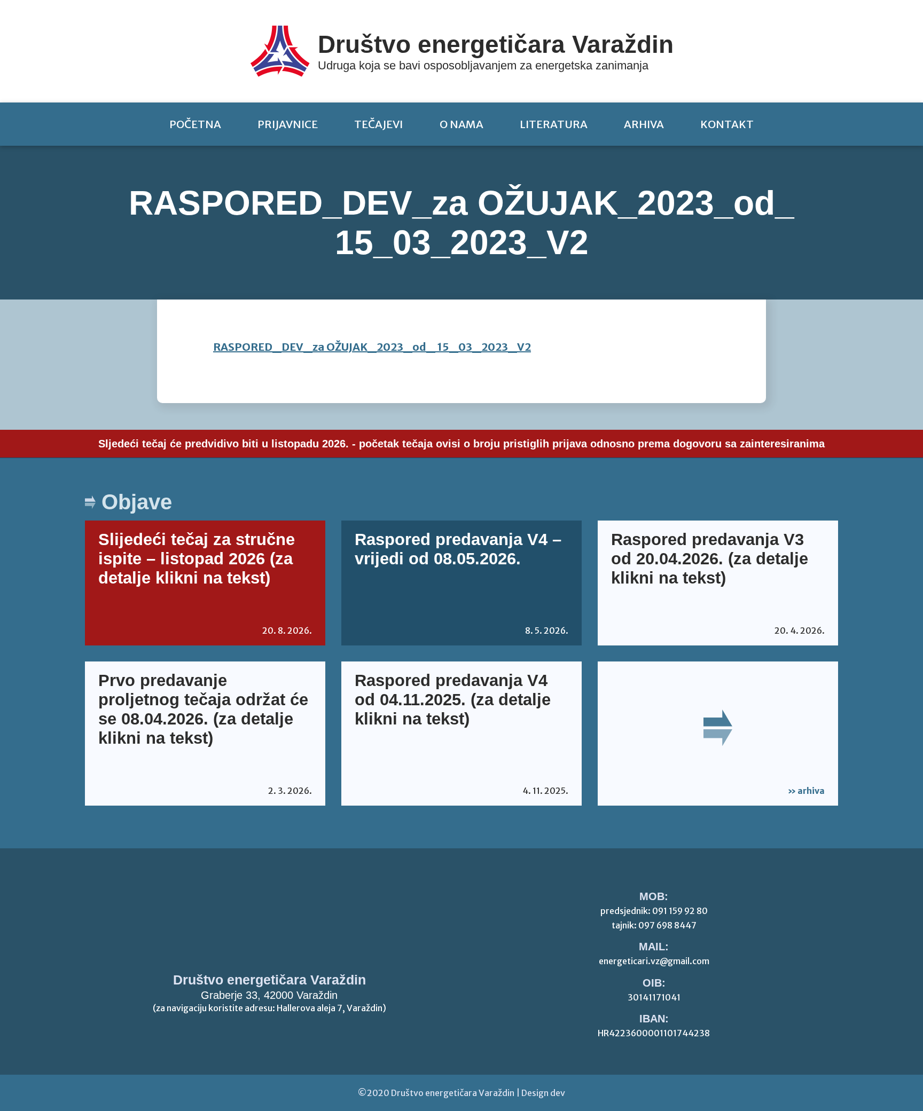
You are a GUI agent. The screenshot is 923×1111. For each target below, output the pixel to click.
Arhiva (644, 124)
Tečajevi (378, 124)
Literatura (554, 124)
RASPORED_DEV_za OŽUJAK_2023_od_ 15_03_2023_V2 (372, 346)
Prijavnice (287, 124)
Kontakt (727, 124)
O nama (461, 124)
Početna (195, 124)
